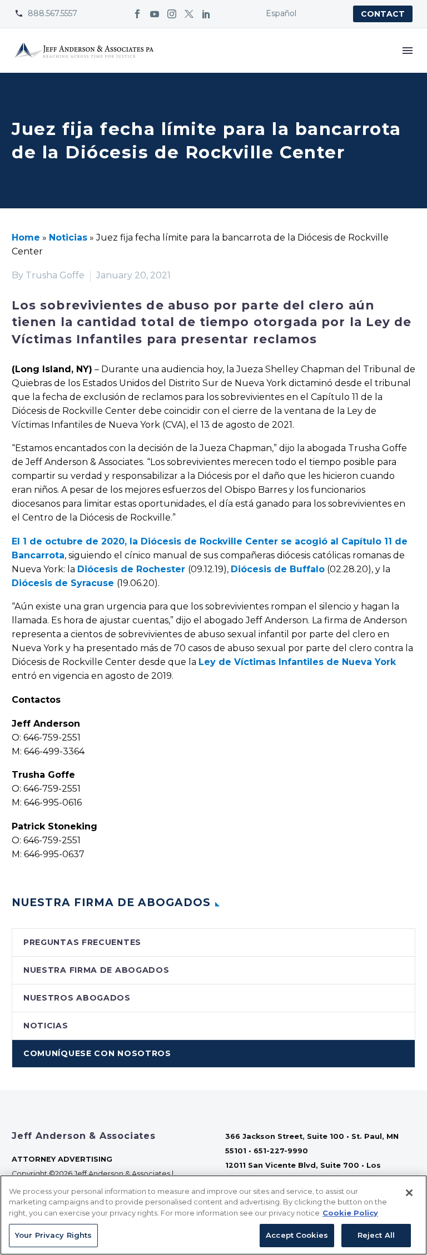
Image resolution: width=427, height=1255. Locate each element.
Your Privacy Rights (53, 1235)
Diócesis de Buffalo (278, 569)
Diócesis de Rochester (131, 569)
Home (26, 237)
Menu (408, 50)
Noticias (68, 237)
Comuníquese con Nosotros (97, 1053)
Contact (383, 14)
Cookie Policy (350, 1212)
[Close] (409, 1193)
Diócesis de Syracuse (63, 583)
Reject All (376, 1235)
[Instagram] (171, 13)
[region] (213, 1215)
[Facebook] (137, 13)
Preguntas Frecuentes (82, 942)
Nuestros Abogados (77, 998)
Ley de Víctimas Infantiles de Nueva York (297, 662)
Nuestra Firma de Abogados (96, 970)
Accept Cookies (297, 1235)
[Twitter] (189, 13)
